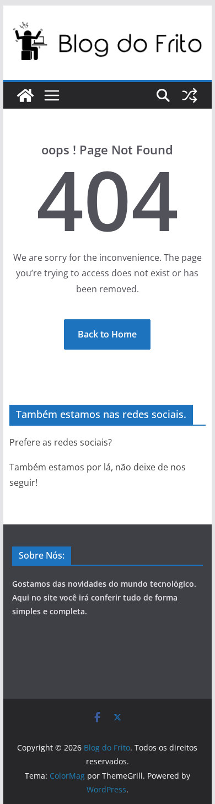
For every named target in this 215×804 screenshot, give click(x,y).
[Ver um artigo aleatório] (189, 95)
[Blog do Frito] (25, 95)
